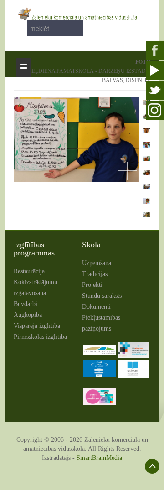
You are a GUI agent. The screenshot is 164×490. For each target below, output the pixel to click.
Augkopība (28, 314)
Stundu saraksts (102, 295)
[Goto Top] (152, 466)
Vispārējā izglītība (37, 325)
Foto (142, 62)
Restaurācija (29, 271)
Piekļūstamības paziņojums (101, 323)
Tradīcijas (95, 274)
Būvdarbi (25, 304)
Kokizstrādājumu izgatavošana (35, 287)
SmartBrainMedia (99, 457)
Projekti (92, 284)
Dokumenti (96, 306)
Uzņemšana (96, 263)
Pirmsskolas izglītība (40, 336)
